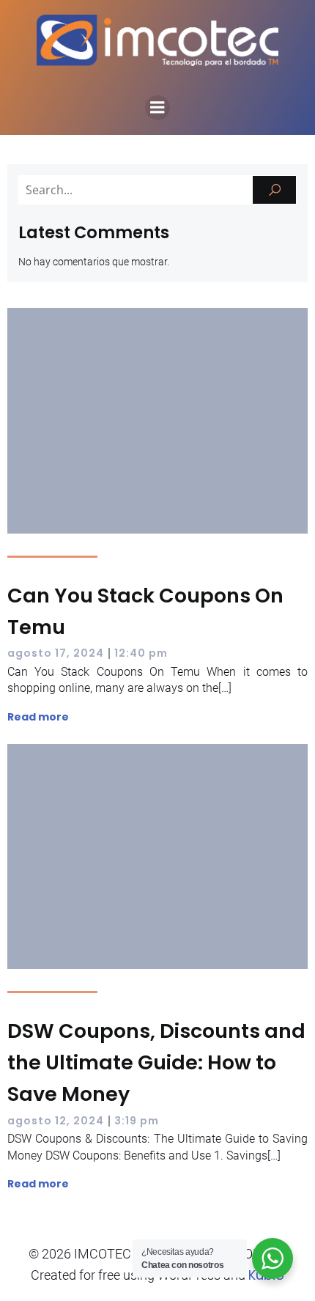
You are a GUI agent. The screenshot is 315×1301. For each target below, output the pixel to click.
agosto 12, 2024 (55, 1120)
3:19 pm (136, 1120)
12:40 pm (141, 653)
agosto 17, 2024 (55, 653)
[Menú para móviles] (157, 107)
